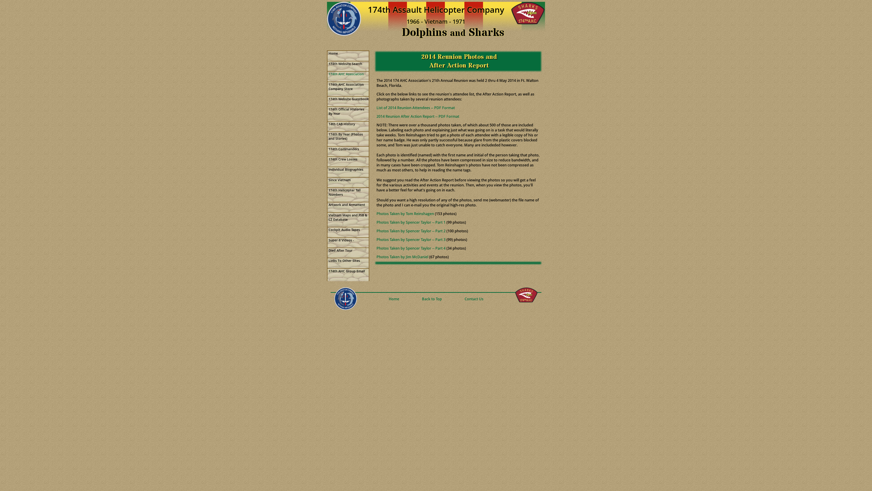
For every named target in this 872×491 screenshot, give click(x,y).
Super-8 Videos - (341, 240)
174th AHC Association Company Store (346, 86)
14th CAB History (342, 124)
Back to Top (432, 298)
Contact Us (474, 298)
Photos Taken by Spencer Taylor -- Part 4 (411, 248)
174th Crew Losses (343, 159)
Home (333, 53)
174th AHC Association (346, 74)
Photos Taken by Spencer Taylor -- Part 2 (411, 230)
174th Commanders (344, 149)
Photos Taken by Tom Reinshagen (405, 213)
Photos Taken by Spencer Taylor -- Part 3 (411, 239)
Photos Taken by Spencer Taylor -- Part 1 (411, 222)
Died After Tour (340, 250)
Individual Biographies (346, 169)
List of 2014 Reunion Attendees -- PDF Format (416, 107)
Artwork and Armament (347, 205)
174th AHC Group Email (347, 271)
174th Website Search (345, 64)
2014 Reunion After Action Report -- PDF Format (418, 116)
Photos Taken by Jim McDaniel (402, 256)
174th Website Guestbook (349, 99)
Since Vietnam (340, 180)
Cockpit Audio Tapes (344, 230)
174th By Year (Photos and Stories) (346, 136)
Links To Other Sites (344, 260)
